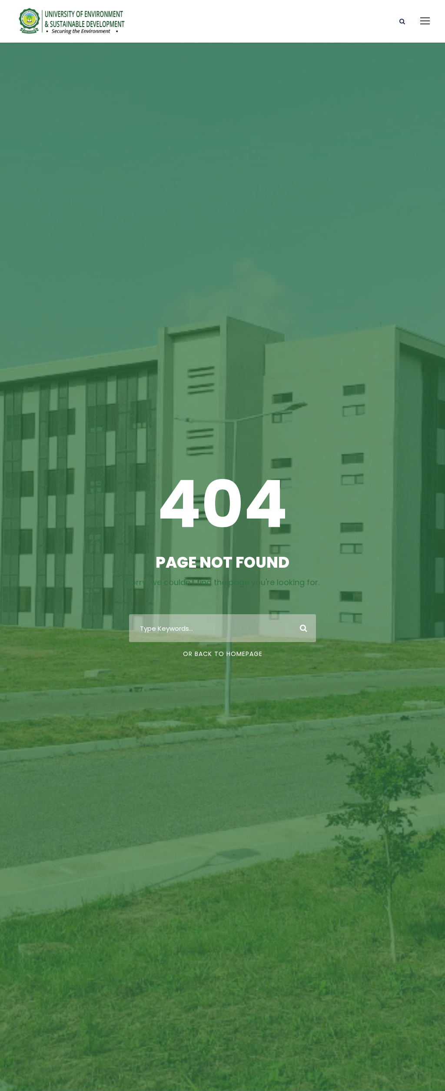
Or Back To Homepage (222, 653)
